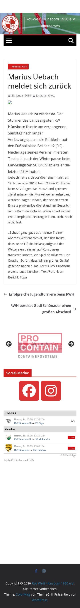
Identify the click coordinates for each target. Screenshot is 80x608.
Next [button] (71, 344)
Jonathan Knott (45, 95)
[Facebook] (29, 391)
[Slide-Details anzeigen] (40, 345)
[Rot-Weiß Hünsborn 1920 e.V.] (40, 16)
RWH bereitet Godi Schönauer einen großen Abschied (40, 308)
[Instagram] (51, 391)
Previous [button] (9, 344)
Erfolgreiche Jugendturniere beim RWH (41, 294)
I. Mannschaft (18, 66)
